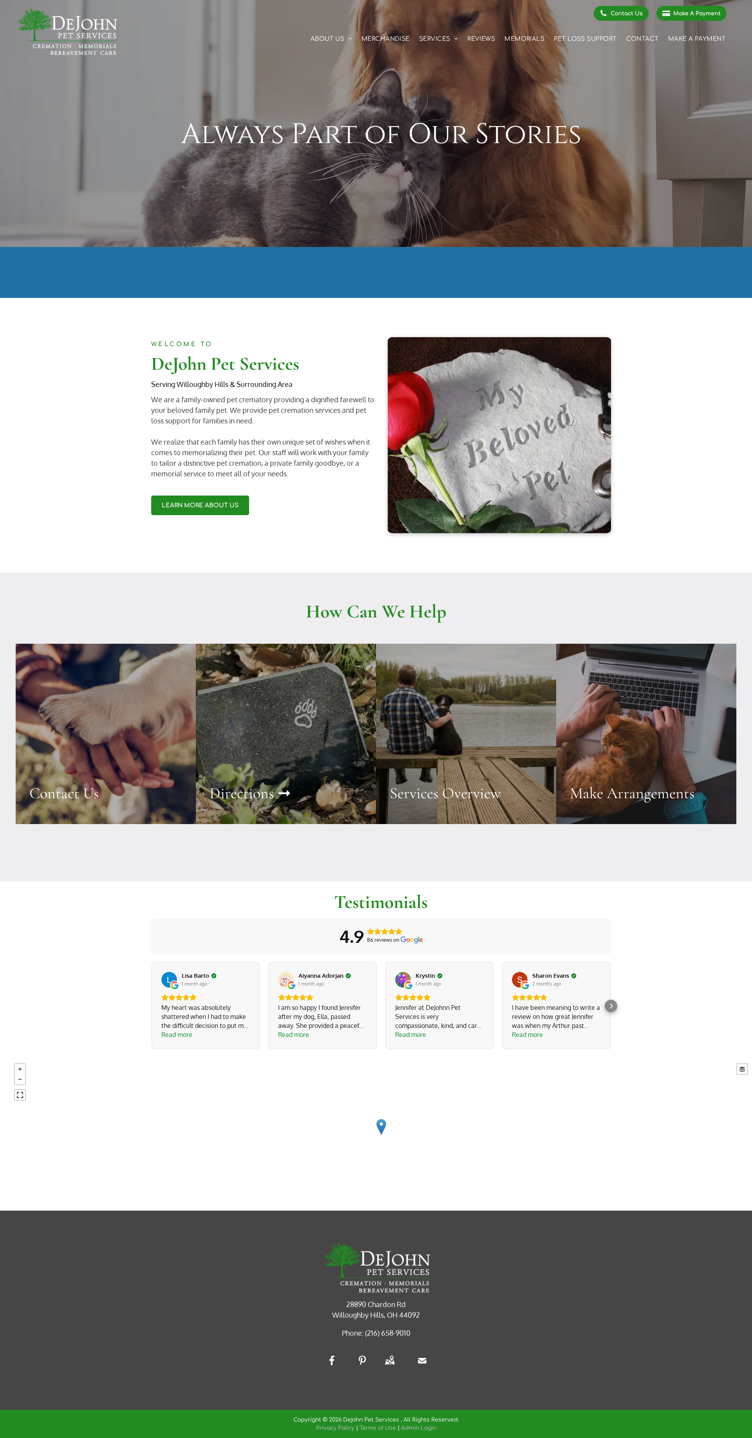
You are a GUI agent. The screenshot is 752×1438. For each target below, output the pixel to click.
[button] (151, 1006)
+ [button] (20, 1069)
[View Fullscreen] (20, 1095)
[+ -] (381, 1135)
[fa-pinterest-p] (362, 1363)
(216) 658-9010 (387, 1333)
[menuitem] (331, 39)
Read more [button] (176, 1035)
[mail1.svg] (422, 1366)
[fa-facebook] (332, 1363)
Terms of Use (378, 1428)
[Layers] (742, 1069)
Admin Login (418, 1428)
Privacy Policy (335, 1428)
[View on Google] (169, 980)
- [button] (20, 1079)
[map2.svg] (390, 1366)
